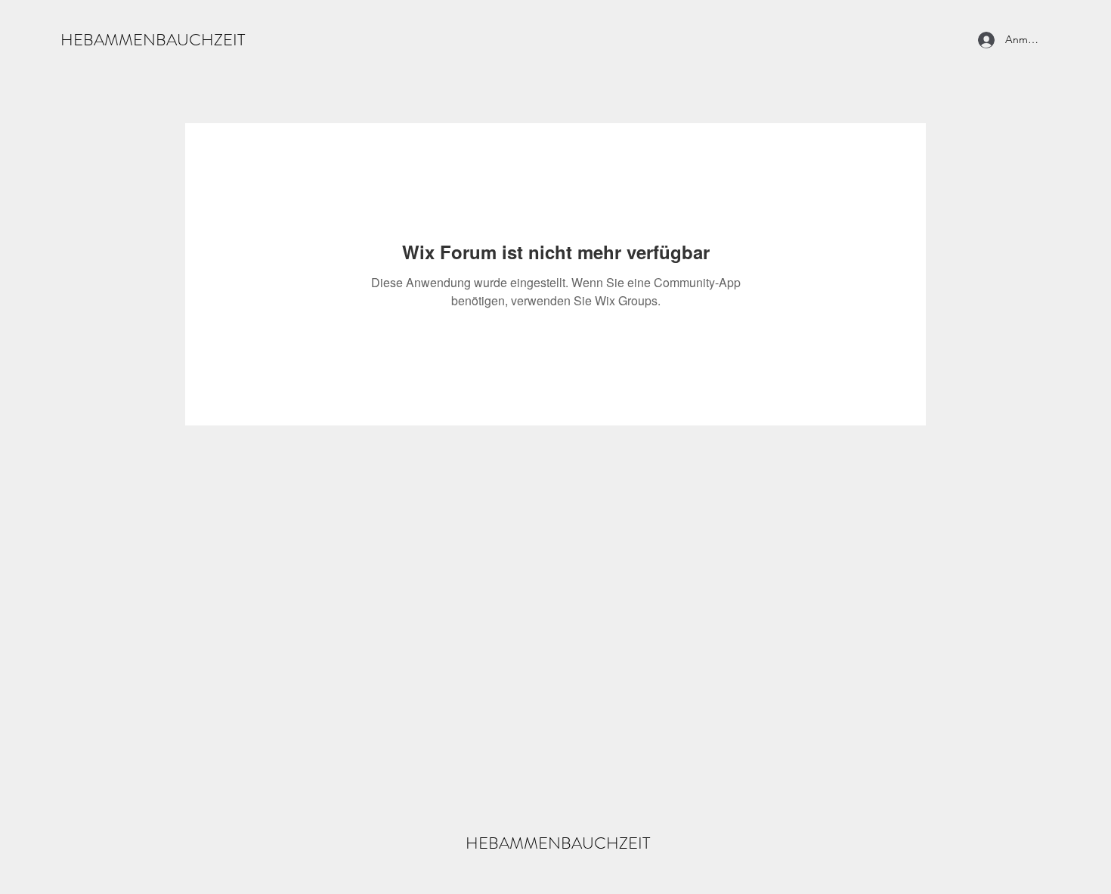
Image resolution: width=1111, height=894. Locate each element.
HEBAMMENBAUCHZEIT (152, 39)
